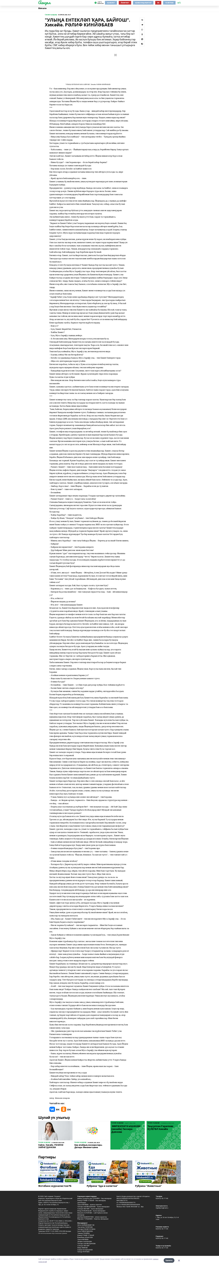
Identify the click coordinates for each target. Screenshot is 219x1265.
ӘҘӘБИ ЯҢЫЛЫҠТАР (143, 3)
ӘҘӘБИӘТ (111, 3)
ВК (158, 3)
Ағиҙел (44, 2)
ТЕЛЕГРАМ (169, 3)
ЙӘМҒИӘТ (125, 3)
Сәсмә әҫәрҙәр (51, 15)
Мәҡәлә (42, 8)
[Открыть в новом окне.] (54, 1109)
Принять (169, 1260)
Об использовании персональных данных (52, 1233)
